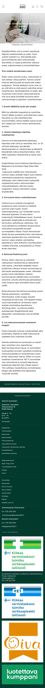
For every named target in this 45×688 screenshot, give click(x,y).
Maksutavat (5, 434)
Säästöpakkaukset (8, 460)
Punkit (4, 473)
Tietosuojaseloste (8, 440)
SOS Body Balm (9, 308)
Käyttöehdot (6, 428)
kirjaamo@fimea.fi (8, 578)
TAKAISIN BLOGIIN (22, 396)
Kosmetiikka (6, 480)
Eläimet (4, 499)
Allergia (4, 470)
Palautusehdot (6, 437)
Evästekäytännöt (7, 450)
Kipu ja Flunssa (7, 486)
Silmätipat (5, 496)
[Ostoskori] (41, 6)
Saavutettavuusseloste (9, 453)
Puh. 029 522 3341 (8, 580)
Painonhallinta (6, 490)
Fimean (4, 576)
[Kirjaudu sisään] (33, 6)
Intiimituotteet (6, 493)
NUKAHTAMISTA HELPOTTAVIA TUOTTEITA (22, 384)
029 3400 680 (10, 523)
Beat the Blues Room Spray (14, 348)
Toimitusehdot (6, 431)
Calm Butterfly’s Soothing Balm (28, 243)
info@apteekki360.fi (9, 526)
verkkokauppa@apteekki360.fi (13, 515)
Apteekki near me (7, 502)
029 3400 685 (10, 511)
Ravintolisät (5, 483)
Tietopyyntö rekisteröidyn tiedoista (13, 447)
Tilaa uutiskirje (10, 532)
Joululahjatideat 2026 (9, 467)
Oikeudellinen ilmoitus (9, 444)
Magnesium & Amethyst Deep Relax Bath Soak (20, 167)
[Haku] (37, 6)
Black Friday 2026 (8, 463)
